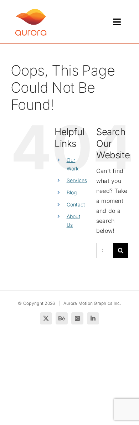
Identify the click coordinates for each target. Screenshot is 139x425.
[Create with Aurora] (31, 10)
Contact (76, 204)
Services (77, 180)
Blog (72, 192)
